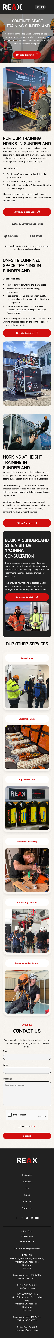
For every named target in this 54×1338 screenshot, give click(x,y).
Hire (27, 1188)
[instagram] (22, 1218)
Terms (33, 1126)
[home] (19, 7)
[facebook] (17, 1218)
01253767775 (24, 1285)
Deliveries (27, 1175)
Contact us (27, 1208)
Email (5, 1065)
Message (7, 1078)
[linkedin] (32, 1218)
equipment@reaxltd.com (27, 1330)
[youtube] (37, 1218)
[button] (40, 7)
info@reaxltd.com (27, 1288)
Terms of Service (27, 1241)
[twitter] (27, 1218)
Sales (27, 1194)
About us (27, 1201)
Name (6, 1051)
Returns (27, 1181)
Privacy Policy (27, 1231)
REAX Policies (27, 1236)
